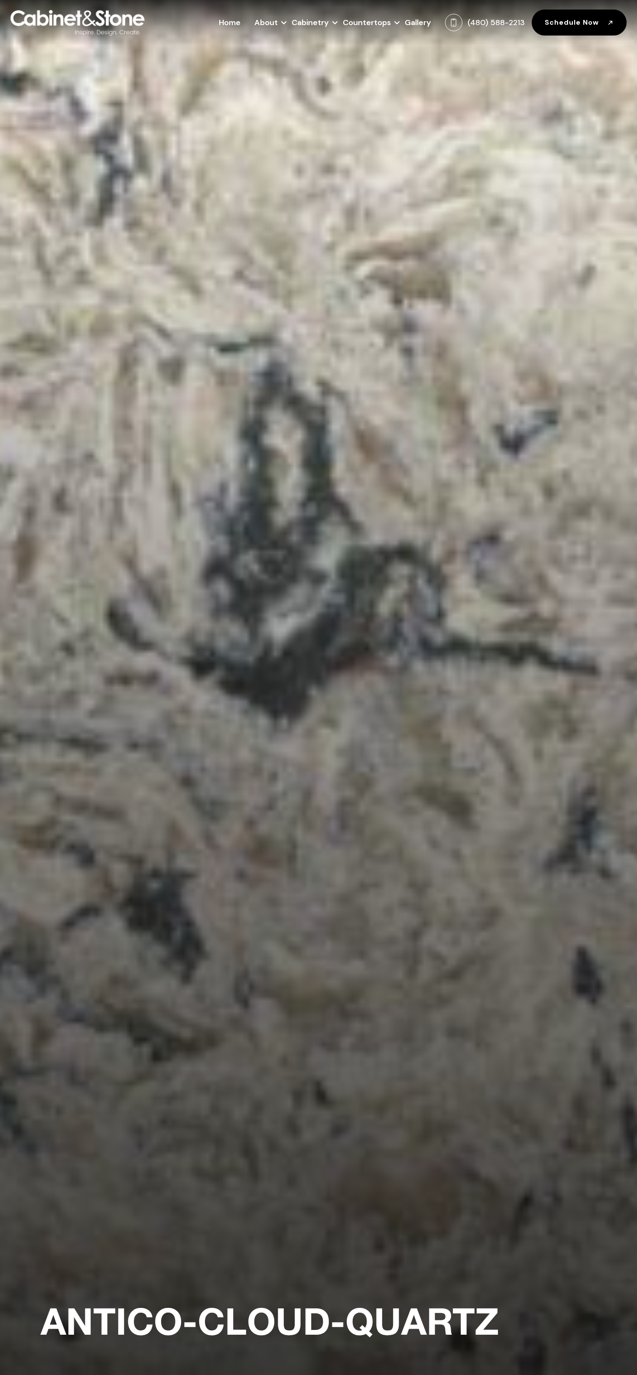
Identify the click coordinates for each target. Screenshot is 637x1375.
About (266, 22)
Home (229, 22)
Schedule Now (573, 22)
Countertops (367, 22)
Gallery (418, 22)
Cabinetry (310, 22)
